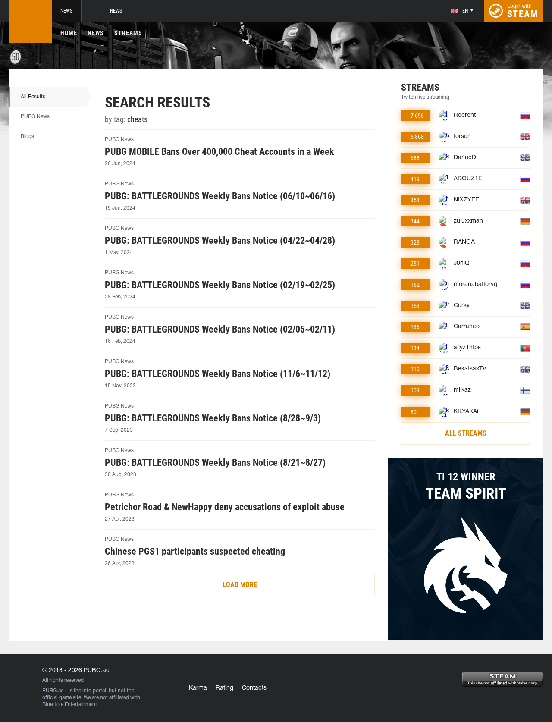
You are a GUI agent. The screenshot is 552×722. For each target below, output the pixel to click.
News (66, 11)
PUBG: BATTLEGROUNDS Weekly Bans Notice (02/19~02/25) (220, 285)
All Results (33, 96)
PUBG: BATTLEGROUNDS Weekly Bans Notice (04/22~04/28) (220, 240)
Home (68, 32)
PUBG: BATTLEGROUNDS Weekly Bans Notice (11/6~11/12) (217, 374)
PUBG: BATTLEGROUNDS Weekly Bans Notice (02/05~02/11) (220, 329)
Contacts (254, 688)
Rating (224, 688)
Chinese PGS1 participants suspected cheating (195, 551)
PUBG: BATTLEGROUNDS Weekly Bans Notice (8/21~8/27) (215, 463)
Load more (240, 585)
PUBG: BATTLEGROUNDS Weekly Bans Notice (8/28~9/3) (213, 418)
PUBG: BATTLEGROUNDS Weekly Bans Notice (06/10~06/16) (220, 196)
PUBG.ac (52, 690)
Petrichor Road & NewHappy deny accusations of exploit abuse (225, 507)
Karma (198, 688)
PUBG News (35, 116)
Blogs (27, 136)
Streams (128, 32)
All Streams (465, 433)
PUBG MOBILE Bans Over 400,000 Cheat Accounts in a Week (219, 152)
